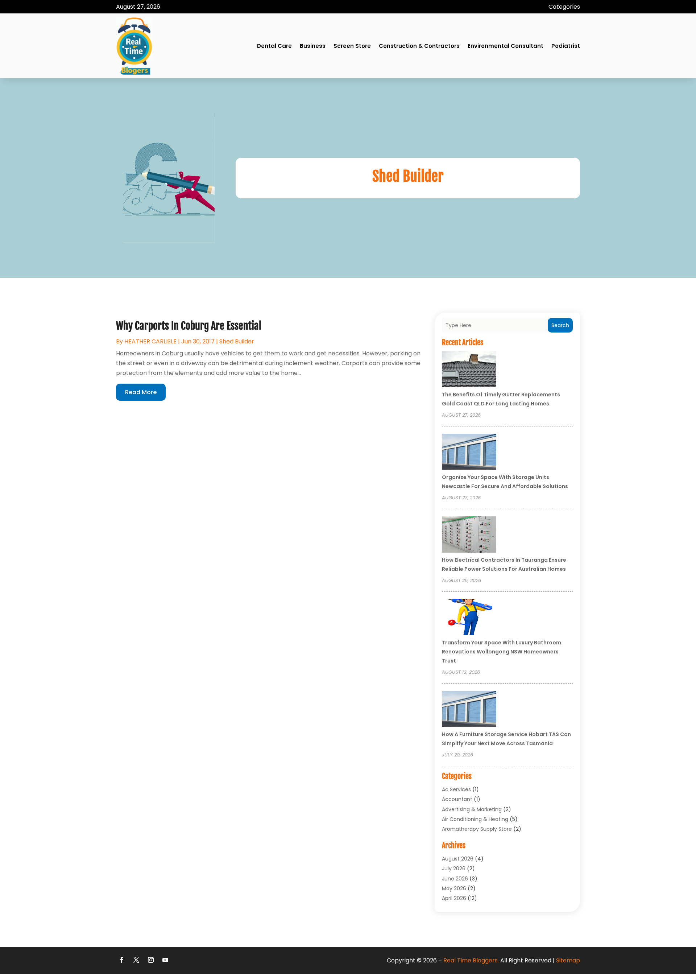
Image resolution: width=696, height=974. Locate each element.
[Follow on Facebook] (122, 960)
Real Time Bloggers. (471, 960)
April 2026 (454, 898)
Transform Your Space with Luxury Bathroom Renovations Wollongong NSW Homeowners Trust (501, 651)
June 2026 (455, 878)
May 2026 (454, 888)
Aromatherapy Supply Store (477, 829)
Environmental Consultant (505, 46)
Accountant (457, 799)
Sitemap (568, 960)
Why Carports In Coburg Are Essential (188, 325)
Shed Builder (236, 341)
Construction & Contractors (419, 46)
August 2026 (457, 858)
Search (560, 325)
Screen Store (352, 46)
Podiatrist (565, 46)
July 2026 (453, 868)
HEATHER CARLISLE (150, 341)
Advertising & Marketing (472, 809)
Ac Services (456, 789)
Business (313, 46)
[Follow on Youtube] (165, 960)
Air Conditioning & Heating (475, 819)
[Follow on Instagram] (151, 960)
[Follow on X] (136, 960)
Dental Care (274, 46)
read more (141, 392)
